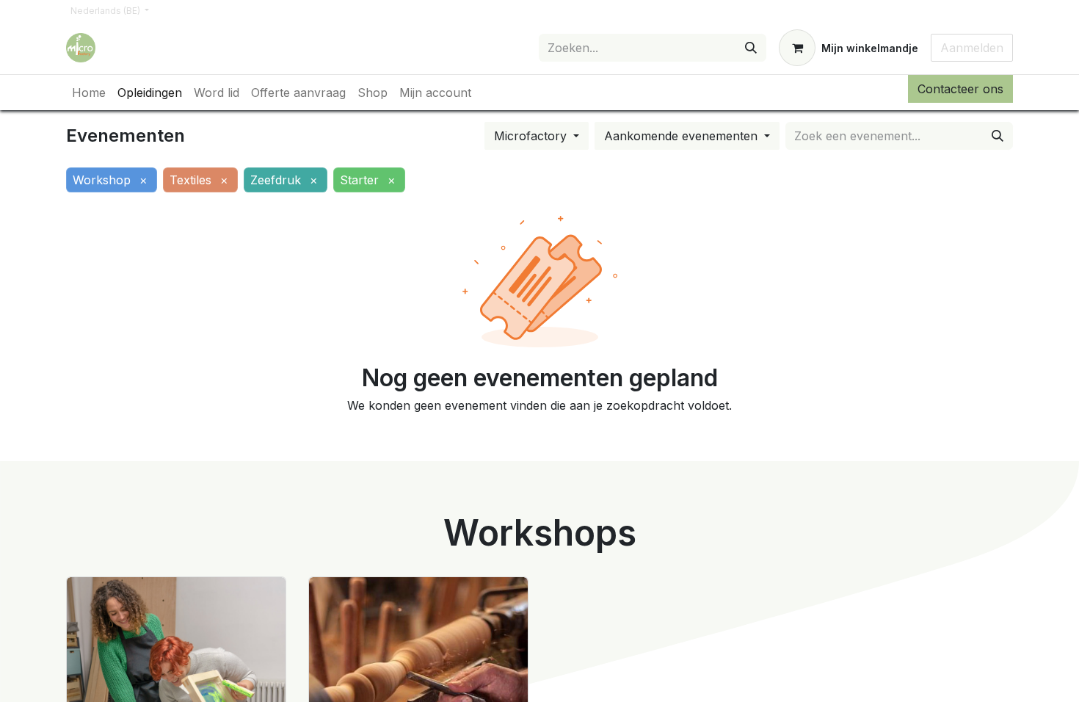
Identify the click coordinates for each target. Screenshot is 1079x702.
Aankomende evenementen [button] (682, 136)
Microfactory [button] (532, 136)
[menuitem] (89, 92)
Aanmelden (971, 47)
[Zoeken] (750, 48)
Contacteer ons (960, 89)
